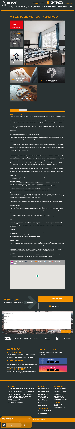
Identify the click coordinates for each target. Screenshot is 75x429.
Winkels (16, 263)
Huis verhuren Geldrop (59, 393)
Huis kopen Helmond (43, 390)
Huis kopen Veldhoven (43, 391)
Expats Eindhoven (62, 6)
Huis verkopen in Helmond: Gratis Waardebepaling (20, 390)
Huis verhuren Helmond (59, 390)
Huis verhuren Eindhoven (60, 388)
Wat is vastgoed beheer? (44, 410)
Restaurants (57, 261)
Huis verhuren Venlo (59, 397)
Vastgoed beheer (46, 6)
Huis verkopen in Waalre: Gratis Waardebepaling (20, 394)
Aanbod (15, 6)
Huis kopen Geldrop (43, 393)
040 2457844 (57, 3)
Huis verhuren (37, 6)
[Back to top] (72, 2)
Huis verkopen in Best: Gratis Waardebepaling (19, 396)
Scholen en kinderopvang (19, 261)
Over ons (70, 6)
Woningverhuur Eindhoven (60, 399)
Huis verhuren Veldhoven (60, 391)
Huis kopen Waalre (43, 394)
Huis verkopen (21, 6)
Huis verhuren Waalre (59, 394)
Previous (27, 43)
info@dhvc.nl (56, 306)
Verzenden (65, 331)
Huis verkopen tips (12, 400)
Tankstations (40, 261)
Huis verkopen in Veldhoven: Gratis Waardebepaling (21, 391)
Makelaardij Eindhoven (14, 399)
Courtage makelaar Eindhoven (15, 402)
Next (62, 43)
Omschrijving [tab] (14, 110)
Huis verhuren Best (58, 396)
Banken (49, 261)
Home (10, 6)
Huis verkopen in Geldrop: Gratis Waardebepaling (20, 393)
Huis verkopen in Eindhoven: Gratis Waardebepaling (21, 388)
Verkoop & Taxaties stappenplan (16, 397)
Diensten (54, 6)
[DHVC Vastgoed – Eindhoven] (10, 4)
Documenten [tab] (23, 110)
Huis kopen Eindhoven (43, 388)
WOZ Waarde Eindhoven (59, 407)
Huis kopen (29, 6)
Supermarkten (31, 261)
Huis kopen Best (42, 396)
